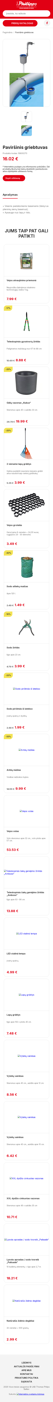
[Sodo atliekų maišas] (26, 566)
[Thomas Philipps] (26, 5)
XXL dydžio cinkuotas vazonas (23, 1198)
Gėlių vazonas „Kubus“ (19, 402)
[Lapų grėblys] (26, 995)
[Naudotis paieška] (47, 13)
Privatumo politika (26, 1377)
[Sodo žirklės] (26, 628)
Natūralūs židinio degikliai (20, 1320)
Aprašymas (10, 194)
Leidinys (26, 1362)
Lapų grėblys (13, 1014)
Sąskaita (26, 1381)
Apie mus (26, 1370)
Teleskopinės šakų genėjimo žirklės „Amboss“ (25, 893)
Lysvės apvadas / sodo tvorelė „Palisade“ (23, 1261)
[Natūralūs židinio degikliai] (26, 1301)
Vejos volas (13, 831)
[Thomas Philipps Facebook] (47, 25)
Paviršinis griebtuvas (24, 32)
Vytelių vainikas (15, 1076)
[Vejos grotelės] (26, 505)
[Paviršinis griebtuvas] (26, 56)
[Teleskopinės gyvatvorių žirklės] (26, 321)
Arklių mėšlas (14, 770)
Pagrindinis (8, 32)
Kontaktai (26, 1374)
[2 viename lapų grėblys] (26, 444)
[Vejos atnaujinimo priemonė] (26, 260)
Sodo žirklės (13, 647)
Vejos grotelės (14, 525)
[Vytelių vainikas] (26, 1056)
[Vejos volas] (26, 811)
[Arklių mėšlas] (26, 750)
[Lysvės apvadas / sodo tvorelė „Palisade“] (26, 1240)
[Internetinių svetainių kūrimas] (30, 1394)
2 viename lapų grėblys (19, 464)
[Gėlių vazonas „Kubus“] (26, 383)
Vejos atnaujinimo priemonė (21, 280)
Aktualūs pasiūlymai (26, 1366)
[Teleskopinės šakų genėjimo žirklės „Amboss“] (26, 872)
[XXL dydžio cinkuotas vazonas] (26, 1178)
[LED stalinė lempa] (26, 934)
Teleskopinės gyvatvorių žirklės (23, 341)
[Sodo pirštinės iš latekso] (26, 689)
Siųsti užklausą (12, 178)
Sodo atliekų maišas (17, 586)
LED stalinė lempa (16, 953)
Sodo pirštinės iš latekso (20, 708)
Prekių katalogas (22, 23)
